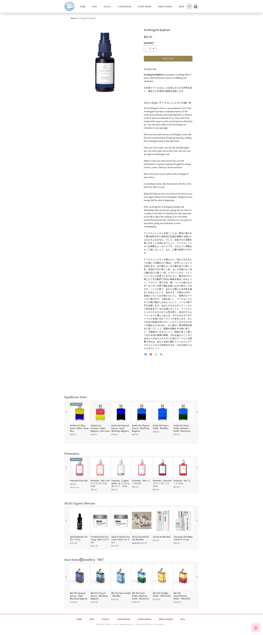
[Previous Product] (66, 412)
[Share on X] (161, 354)
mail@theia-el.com (125, 624)
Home (73, 18)
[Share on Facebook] (145, 354)
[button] (196, 6)
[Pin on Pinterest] (150, 354)
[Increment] (154, 48)
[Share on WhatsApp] (156, 354)
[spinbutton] (150, 48)
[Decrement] (146, 48)
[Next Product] (196, 412)
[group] (131, 422)
